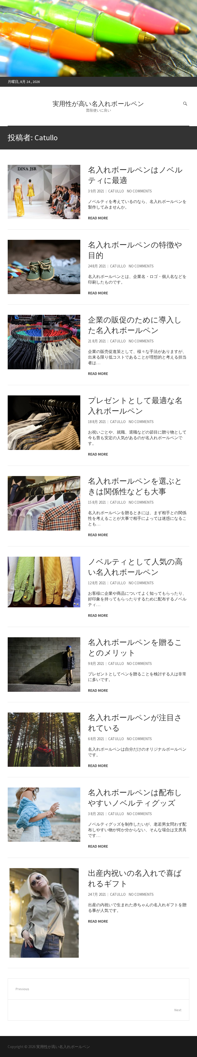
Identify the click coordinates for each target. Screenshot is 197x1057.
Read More (98, 217)
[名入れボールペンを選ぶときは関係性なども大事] (44, 503)
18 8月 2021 (97, 421)
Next (177, 1010)
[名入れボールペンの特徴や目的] (44, 267)
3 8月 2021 (96, 813)
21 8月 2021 (97, 341)
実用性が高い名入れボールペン (98, 104)
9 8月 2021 (96, 663)
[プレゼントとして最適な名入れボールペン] (44, 422)
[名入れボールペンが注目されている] (44, 740)
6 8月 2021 (96, 738)
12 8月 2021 (97, 582)
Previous (22, 989)
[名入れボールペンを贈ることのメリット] (44, 664)
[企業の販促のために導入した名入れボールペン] (44, 342)
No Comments (139, 191)
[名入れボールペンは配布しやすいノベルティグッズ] (44, 815)
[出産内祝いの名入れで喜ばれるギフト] (44, 913)
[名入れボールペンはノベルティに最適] (44, 192)
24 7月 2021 (97, 894)
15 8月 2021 (97, 502)
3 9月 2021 (96, 191)
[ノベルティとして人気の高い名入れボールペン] (44, 582)
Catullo (116, 191)
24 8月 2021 (97, 266)
